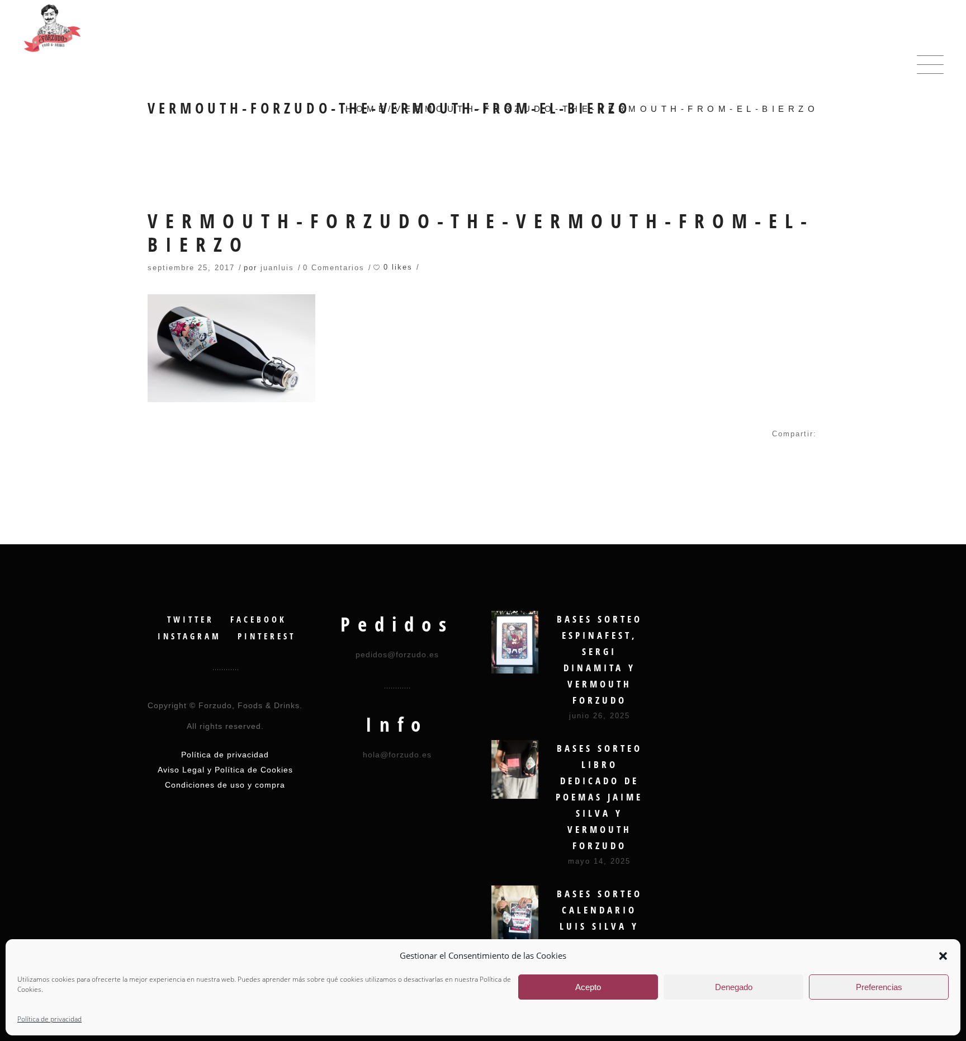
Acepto (588, 987)
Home (366, 109)
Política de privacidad (49, 1019)
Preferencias (879, 987)
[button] (943, 956)
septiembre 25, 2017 (191, 267)
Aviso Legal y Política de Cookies (225, 769)
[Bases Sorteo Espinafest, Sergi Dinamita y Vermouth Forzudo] (514, 642)
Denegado (733, 987)
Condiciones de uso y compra (225, 784)
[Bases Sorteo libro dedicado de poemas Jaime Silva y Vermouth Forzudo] (514, 769)
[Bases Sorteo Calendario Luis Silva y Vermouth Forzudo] (514, 916)
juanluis (277, 267)
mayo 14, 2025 (599, 861)
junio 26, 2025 (599, 716)
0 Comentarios (333, 267)
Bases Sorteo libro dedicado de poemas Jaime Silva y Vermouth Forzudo (599, 797)
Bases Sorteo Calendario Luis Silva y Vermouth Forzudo (599, 926)
